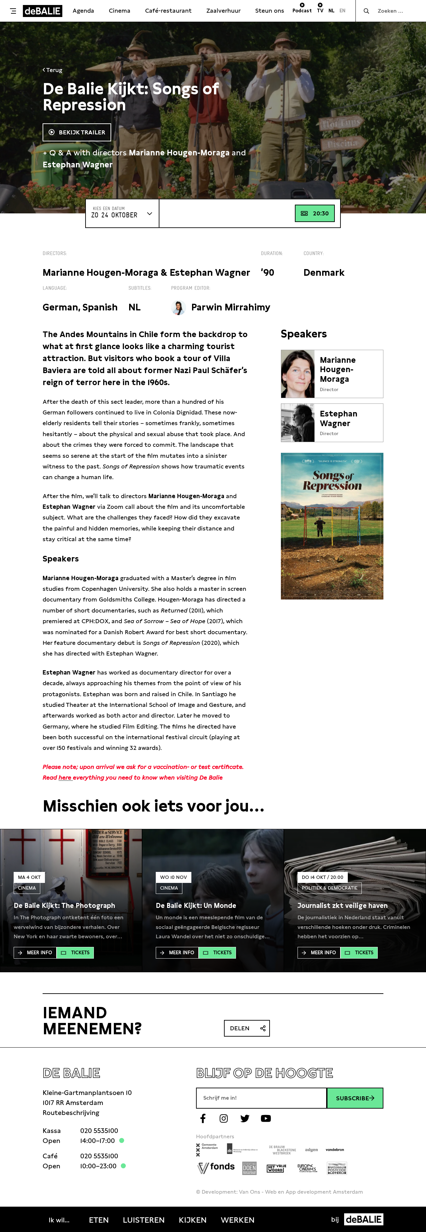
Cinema (119, 10)
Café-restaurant (168, 10)
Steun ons (269, 10)
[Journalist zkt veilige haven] (343, 906)
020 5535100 (99, 1131)
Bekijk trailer (81, 132)
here (66, 777)
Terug (53, 69)
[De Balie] (43, 11)
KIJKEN (193, 1220)
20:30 (321, 213)
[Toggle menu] (13, 11)
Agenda (83, 10)
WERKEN (238, 1220)
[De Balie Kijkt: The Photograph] (64, 906)
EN (342, 10)
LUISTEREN (144, 1220)
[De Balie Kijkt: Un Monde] (196, 906)
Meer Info (39, 952)
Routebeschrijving (71, 1113)
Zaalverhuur (223, 10)
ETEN (99, 1220)
